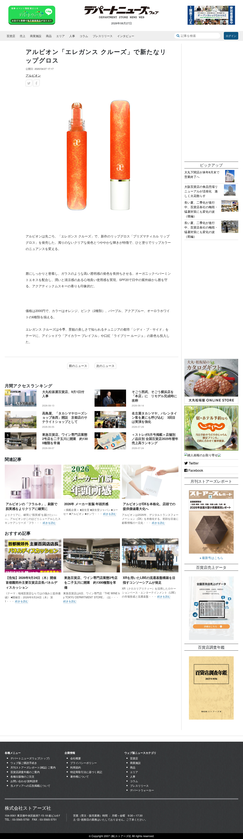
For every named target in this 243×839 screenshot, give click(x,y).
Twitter (193, 462)
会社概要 (75, 758)
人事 (72, 36)
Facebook (195, 470)
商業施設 (35, 36)
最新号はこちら (212, 558)
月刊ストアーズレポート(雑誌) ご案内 (33, 767)
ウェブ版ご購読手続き (23, 763)
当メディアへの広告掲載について (30, 785)
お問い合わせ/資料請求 (24, 781)
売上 (22, 36)
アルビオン (33, 75)
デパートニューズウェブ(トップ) (30, 758)
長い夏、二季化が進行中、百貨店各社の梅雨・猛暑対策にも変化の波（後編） (201, 209)
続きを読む (49, 523)
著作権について (79, 776)
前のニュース (78, 366)
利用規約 (75, 767)
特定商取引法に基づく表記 (86, 772)
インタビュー (125, 36)
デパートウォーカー (142, 790)
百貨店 (11, 36)
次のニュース (105, 366)
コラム (84, 36)
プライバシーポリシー (83, 763)
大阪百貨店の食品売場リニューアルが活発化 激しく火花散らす (201, 191)
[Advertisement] (211, 101)
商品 (49, 36)
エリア (60, 36)
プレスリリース (103, 36)
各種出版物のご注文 (22, 776)
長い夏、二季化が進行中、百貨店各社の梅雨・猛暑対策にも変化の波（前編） (201, 230)
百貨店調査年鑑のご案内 (25, 772)
